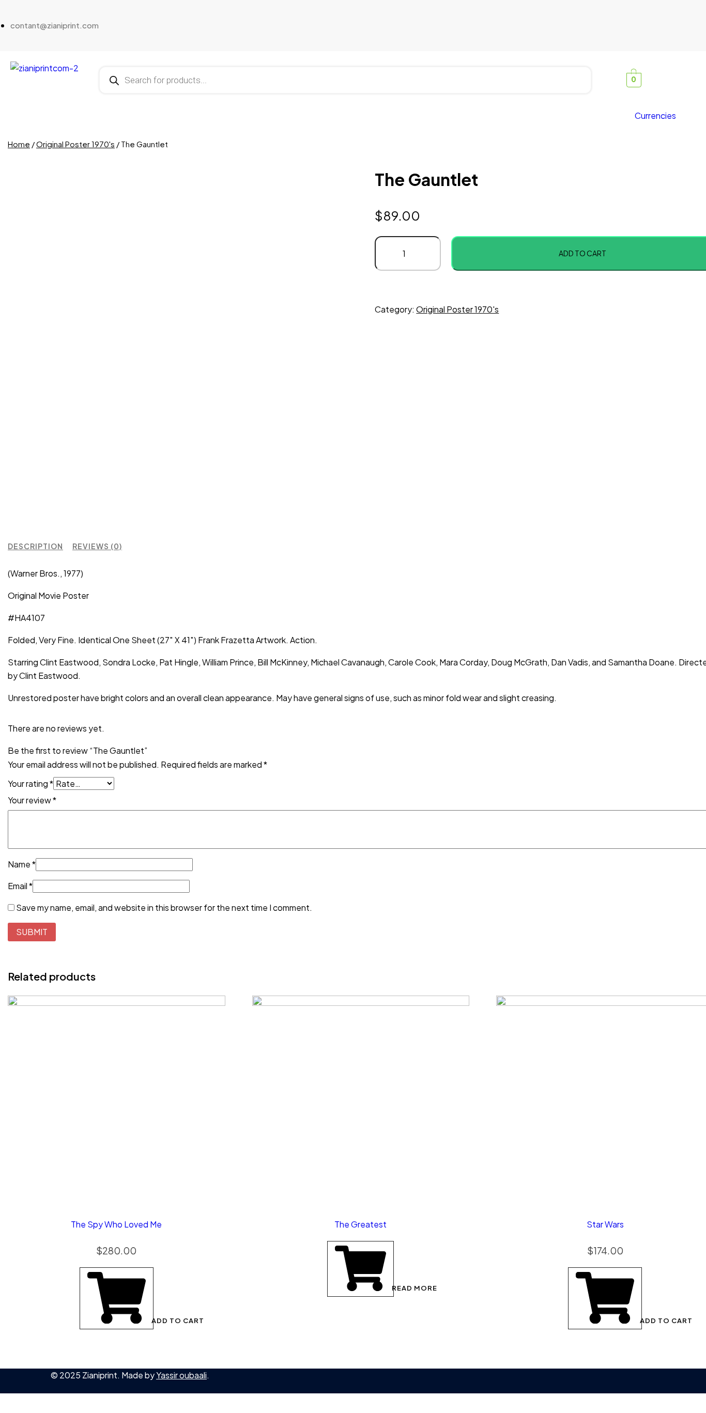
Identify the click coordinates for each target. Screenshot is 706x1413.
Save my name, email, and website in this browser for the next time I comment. (164, 907)
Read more (392, 1288)
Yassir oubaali (181, 1375)
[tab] (35, 546)
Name (22, 864)
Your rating (30, 783)
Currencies (655, 115)
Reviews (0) (97, 546)
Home (19, 144)
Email (20, 885)
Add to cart (152, 1320)
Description (35, 546)
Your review (32, 800)
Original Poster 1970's (75, 144)
